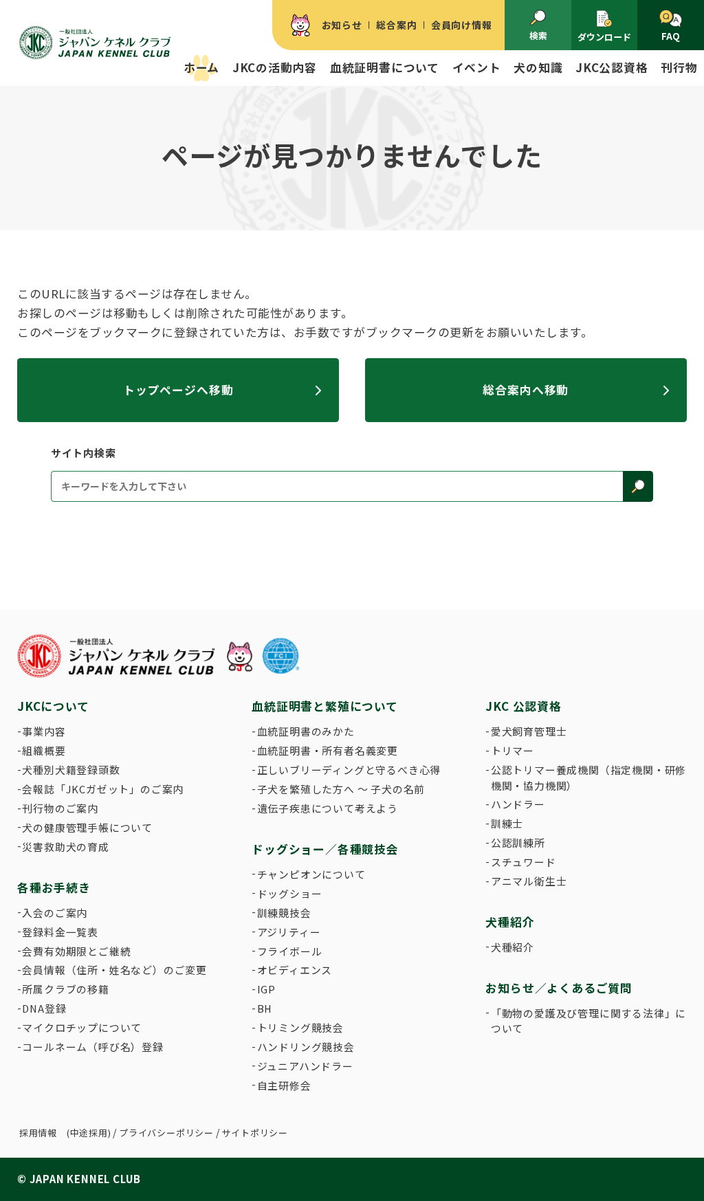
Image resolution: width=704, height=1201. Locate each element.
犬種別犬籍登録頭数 (71, 769)
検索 (538, 35)
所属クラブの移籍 (65, 989)
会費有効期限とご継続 (76, 951)
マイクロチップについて (82, 1027)
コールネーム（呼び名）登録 (92, 1046)
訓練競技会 (284, 912)
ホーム (201, 67)
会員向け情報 (461, 25)
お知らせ (342, 25)
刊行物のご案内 (60, 808)
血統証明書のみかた (306, 731)
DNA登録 (44, 1008)
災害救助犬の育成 (65, 846)
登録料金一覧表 (60, 932)
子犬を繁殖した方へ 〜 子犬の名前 (341, 789)
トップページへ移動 (178, 390)
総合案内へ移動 (526, 390)
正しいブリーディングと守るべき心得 (349, 769)
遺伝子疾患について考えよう (327, 808)
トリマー (512, 750)
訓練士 (507, 823)
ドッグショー (289, 893)
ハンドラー (518, 804)
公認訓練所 (518, 842)
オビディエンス (295, 969)
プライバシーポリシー (166, 1132)
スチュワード (523, 862)
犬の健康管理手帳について (87, 827)
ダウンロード (604, 36)
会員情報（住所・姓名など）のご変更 (114, 969)
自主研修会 (284, 1085)
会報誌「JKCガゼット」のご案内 (103, 789)
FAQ (670, 36)
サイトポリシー (254, 1132)
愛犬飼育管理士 (529, 731)
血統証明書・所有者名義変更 (327, 750)
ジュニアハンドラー (305, 1066)
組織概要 (43, 750)
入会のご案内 (54, 912)
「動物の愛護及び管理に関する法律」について (588, 1020)
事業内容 (43, 731)
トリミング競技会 (300, 1027)
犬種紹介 (512, 947)
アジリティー (289, 932)
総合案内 (396, 25)
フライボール (289, 951)
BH (265, 1008)
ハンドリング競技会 (306, 1046)
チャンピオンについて (311, 874)
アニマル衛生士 (529, 881)
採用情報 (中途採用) (65, 1132)
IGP (266, 989)
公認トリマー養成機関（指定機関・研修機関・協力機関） (588, 777)
